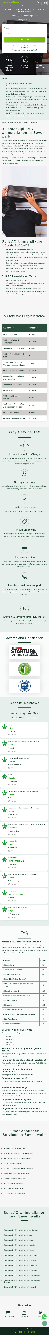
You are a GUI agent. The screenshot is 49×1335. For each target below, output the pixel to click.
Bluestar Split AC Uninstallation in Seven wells (23, 122)
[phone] (39, 3)
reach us (31, 489)
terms (35, 45)
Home (4, 122)
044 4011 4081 (12, 1114)
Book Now (24, 40)
